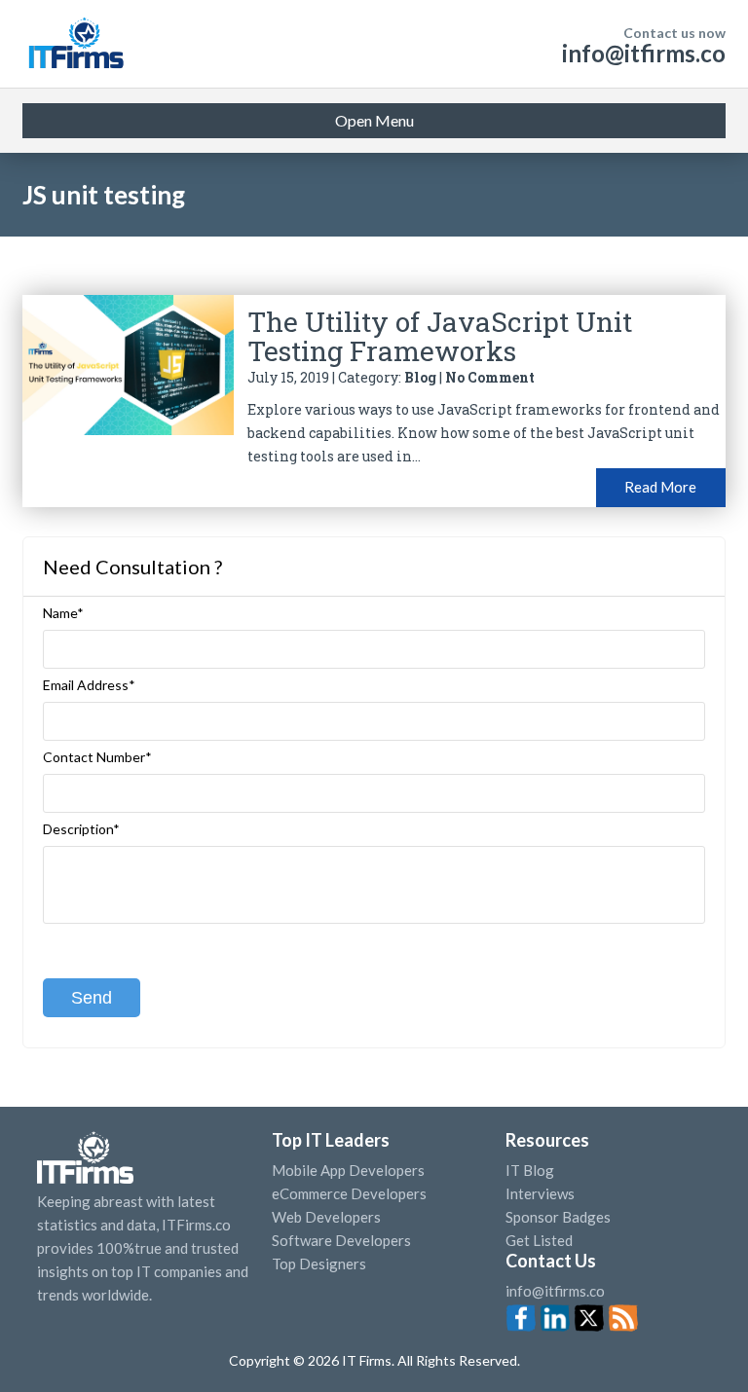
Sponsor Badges (558, 1217)
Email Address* (89, 685)
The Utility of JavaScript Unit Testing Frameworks (439, 336)
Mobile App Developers (348, 1170)
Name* (63, 613)
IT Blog (529, 1170)
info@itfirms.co (644, 53)
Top (698, 1338)
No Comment (490, 377)
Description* (81, 829)
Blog (420, 377)
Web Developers (326, 1217)
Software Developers (341, 1240)
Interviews (540, 1193)
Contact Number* (97, 757)
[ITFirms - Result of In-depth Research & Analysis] (75, 44)
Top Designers (319, 1263)
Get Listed (539, 1240)
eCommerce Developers (349, 1193)
